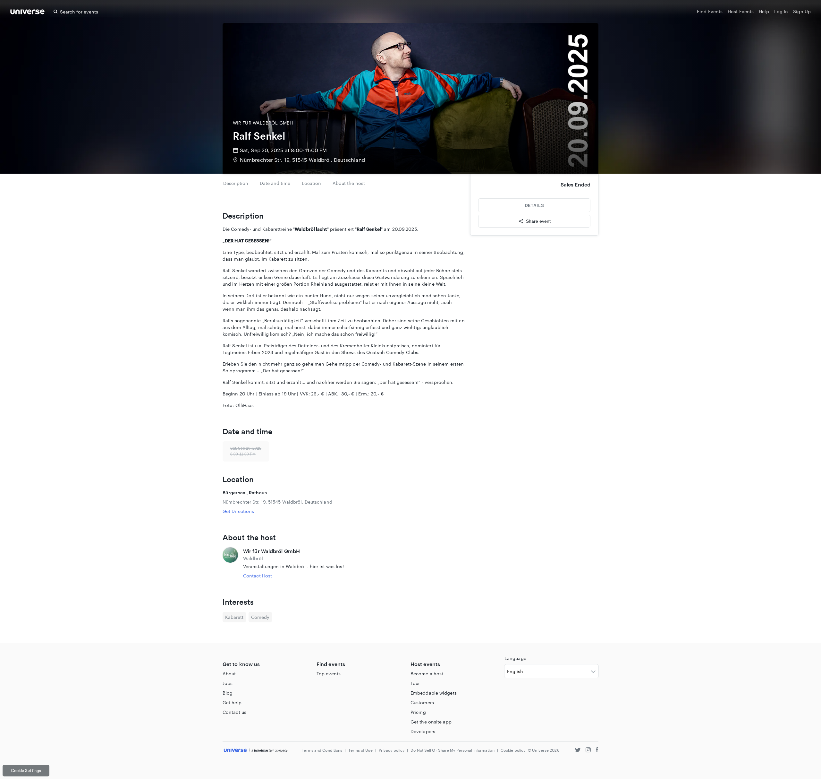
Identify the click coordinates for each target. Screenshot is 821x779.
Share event (538, 221)
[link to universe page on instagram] (588, 750)
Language (515, 658)
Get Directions (238, 511)
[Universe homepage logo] (27, 12)
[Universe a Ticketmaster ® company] (256, 750)
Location (311, 183)
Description (235, 183)
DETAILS (534, 205)
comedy (260, 617)
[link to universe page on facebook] (597, 750)
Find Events (710, 11)
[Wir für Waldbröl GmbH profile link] (230, 563)
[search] (55, 11)
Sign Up (802, 11)
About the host (349, 183)
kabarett (234, 617)
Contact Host (257, 575)
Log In (781, 11)
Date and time (275, 183)
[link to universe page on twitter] (577, 750)
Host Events (741, 11)
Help (764, 11)
